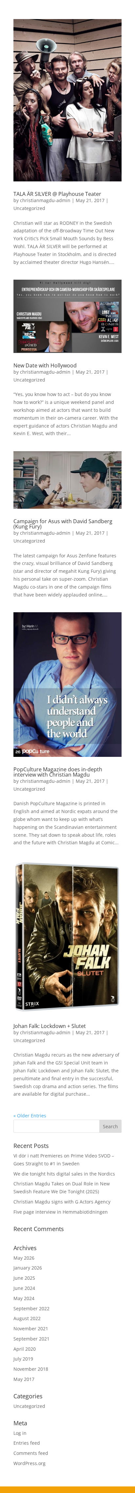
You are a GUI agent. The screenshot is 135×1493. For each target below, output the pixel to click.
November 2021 (30, 1328)
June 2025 (24, 1278)
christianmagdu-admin (45, 200)
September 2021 (31, 1339)
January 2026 (27, 1268)
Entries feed (26, 1443)
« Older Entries (29, 1115)
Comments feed (30, 1453)
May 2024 (23, 1298)
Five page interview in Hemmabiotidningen (60, 1212)
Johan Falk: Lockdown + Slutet (49, 1026)
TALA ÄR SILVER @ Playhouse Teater (57, 194)
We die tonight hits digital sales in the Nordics (64, 1174)
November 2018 (30, 1369)
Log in (20, 1433)
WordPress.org (29, 1463)
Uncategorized (29, 208)
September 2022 (31, 1308)
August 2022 (27, 1318)
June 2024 (24, 1288)
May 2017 (23, 1379)
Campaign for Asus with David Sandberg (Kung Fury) (62, 524)
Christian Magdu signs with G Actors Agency (61, 1202)
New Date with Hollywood (45, 365)
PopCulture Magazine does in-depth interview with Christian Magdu (57, 772)
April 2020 (24, 1349)
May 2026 (23, 1258)
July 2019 (23, 1359)
